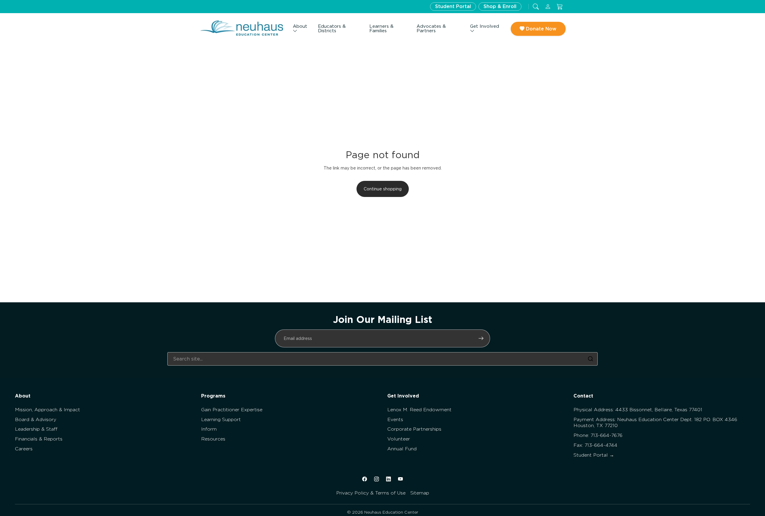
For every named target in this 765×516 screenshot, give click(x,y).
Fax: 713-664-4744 (595, 445)
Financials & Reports (38, 439)
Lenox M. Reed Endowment (419, 409)
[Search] (590, 358)
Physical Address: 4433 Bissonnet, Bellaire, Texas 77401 (637, 409)
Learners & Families (381, 28)
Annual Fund (402, 449)
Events (395, 419)
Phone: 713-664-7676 (597, 435)
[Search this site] (536, 7)
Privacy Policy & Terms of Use (371, 493)
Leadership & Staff (36, 429)
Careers (24, 449)
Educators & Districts (332, 28)
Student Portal (453, 6)
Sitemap (419, 493)
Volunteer (398, 439)
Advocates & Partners (431, 28)
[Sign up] (481, 338)
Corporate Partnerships (414, 429)
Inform (209, 429)
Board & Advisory (35, 419)
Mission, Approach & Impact (47, 409)
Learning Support (221, 419)
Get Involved (484, 26)
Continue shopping (383, 189)
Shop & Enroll (500, 6)
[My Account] (548, 7)
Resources (213, 439)
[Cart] (560, 7)
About (300, 26)
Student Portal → (593, 455)
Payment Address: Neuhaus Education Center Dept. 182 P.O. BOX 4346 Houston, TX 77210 (655, 423)
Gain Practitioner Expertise (231, 409)
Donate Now (540, 29)
